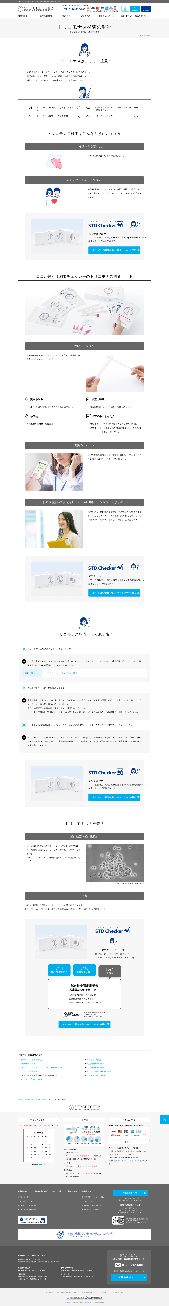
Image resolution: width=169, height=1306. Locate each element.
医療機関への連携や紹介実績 (92, 1205)
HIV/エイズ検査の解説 (31, 1079)
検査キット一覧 (23, 1197)
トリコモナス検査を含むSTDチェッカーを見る (114, 250)
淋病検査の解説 (28, 1064)
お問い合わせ (118, 1292)
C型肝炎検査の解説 (95, 1067)
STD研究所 (146, 10)
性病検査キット (24, 1191)
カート (125, 10)
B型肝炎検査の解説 (95, 1064)
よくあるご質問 (87, 1201)
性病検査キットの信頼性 (90, 1210)
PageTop (164, 1119)
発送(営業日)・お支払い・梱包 (93, 1197)
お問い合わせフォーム (129, 1277)
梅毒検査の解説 (93, 1060)
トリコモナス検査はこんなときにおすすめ (55, 108)
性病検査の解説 (41, 1191)
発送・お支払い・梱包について (133, 16)
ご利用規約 (104, 1292)
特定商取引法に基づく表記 (67, 1292)
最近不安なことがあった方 (27, 1205)
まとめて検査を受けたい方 (27, 1210)
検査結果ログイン (130, 1193)
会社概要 (49, 1292)
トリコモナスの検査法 (104, 116)
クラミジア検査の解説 (31, 1060)
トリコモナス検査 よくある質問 (52, 116)
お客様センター (88, 1191)
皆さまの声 (85, 16)
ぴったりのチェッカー (25, 1201)
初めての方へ (66, 16)
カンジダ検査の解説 (30, 1071)
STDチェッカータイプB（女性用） (63, 673)
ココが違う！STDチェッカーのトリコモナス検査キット (112, 108)
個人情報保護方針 (89, 1292)
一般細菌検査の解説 (95, 1075)
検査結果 (135, 10)
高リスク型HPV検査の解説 (98, 1071)
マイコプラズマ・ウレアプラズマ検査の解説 (41, 1067)
